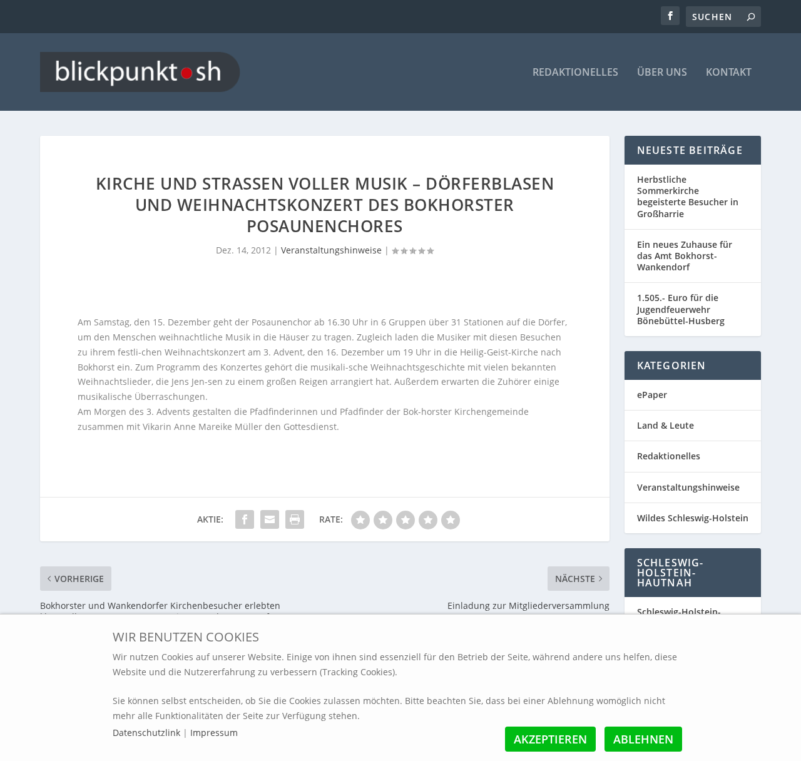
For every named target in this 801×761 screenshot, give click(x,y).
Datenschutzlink (148, 732)
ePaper (652, 395)
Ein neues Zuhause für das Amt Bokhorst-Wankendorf (684, 255)
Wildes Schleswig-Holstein (692, 518)
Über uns (662, 73)
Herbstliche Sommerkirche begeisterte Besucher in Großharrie (687, 196)
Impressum (214, 732)
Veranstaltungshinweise (331, 250)
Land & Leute (665, 425)
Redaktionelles (575, 73)
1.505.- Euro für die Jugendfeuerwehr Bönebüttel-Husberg (681, 309)
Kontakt (729, 73)
